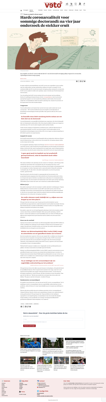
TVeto (84, 10)
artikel (22, 303)
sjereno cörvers (29, 303)
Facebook (21, 383)
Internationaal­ (4, 387)
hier (66, 388)
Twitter (20, 385)
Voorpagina (25, 10)
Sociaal (45, 10)
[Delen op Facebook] (77, 81)
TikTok (26, 384)
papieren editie (49, 396)
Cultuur (65, 10)
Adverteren (40, 384)
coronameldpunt (47, 97)
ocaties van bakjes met (41, 396)
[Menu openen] (21, 11)
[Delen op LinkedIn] (81, 81)
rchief (38, 394)
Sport (81, 10)
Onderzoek (71, 10)
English (3, 394)
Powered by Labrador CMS (53, 400)
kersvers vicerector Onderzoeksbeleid (54, 144)
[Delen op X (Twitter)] (79, 81)
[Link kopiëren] (83, 81)
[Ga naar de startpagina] (53, 4)
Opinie (61, 10)
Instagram (21, 384)
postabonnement (46, 385)
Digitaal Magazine (32, 11)
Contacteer (40, 387)
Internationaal (56, 10)
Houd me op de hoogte (29, 325)
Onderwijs (40, 10)
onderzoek (36, 303)
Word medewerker (71, 5)
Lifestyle (76, 10)
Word (39, 383)
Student (50, 10)
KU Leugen (4, 392)
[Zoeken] (84, 4)
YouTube (21, 387)
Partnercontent (5, 395)
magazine (41, 393)
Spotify (20, 388)
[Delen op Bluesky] (85, 81)
